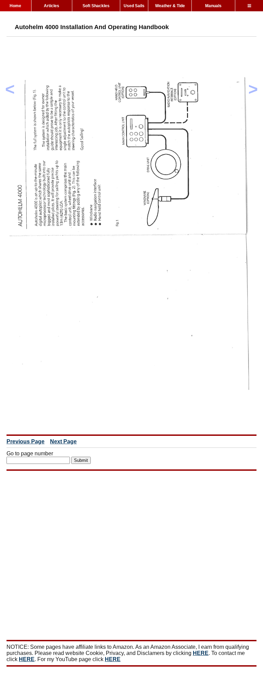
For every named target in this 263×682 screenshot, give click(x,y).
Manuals (213, 5)
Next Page (63, 441)
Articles (51, 5)
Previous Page (26, 441)
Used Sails (134, 5)
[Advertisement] (131, 57)
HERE (201, 653)
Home (15, 5)
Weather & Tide (170, 5)
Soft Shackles (96, 5)
